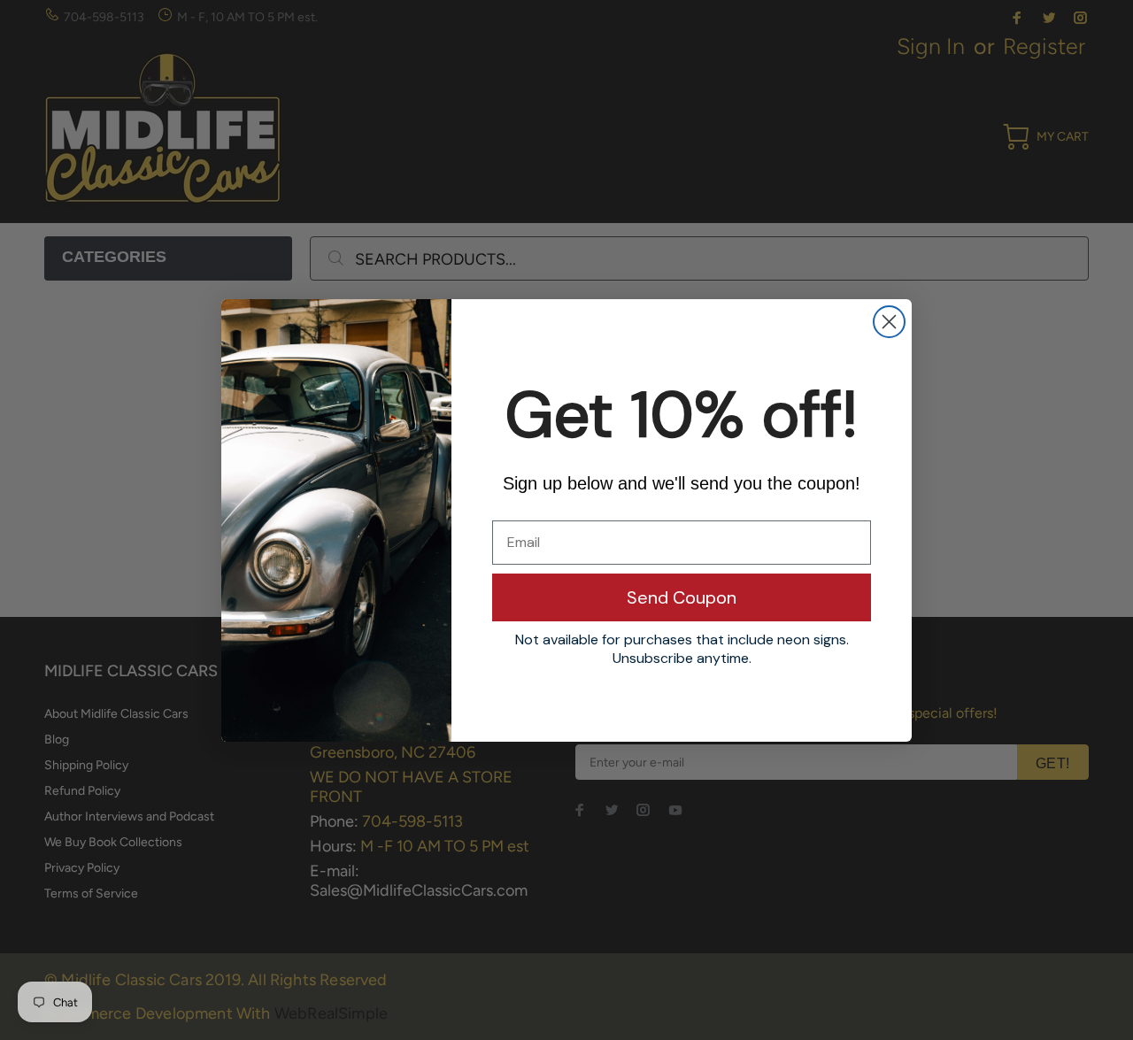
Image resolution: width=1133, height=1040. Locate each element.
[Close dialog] (889, 321)
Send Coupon (681, 597)
